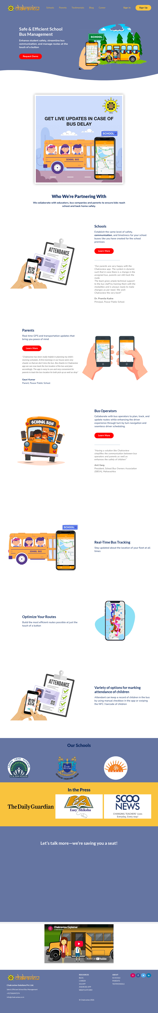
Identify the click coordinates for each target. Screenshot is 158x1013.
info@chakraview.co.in (15, 997)
